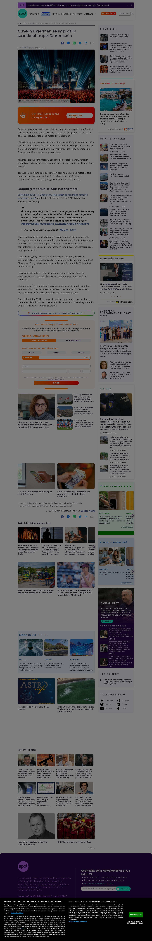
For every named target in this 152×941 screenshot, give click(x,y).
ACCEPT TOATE (136, 915)
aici (23, 928)
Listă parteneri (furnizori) (78, 921)
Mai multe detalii (17, 913)
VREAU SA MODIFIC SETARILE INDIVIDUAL (135, 922)
